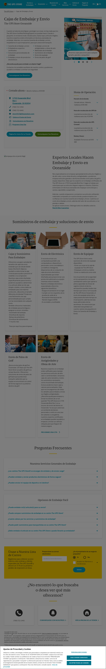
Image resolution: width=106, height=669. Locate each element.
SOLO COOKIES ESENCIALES (79, 657)
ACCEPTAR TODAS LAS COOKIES (79, 663)
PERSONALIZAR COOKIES (79, 652)
